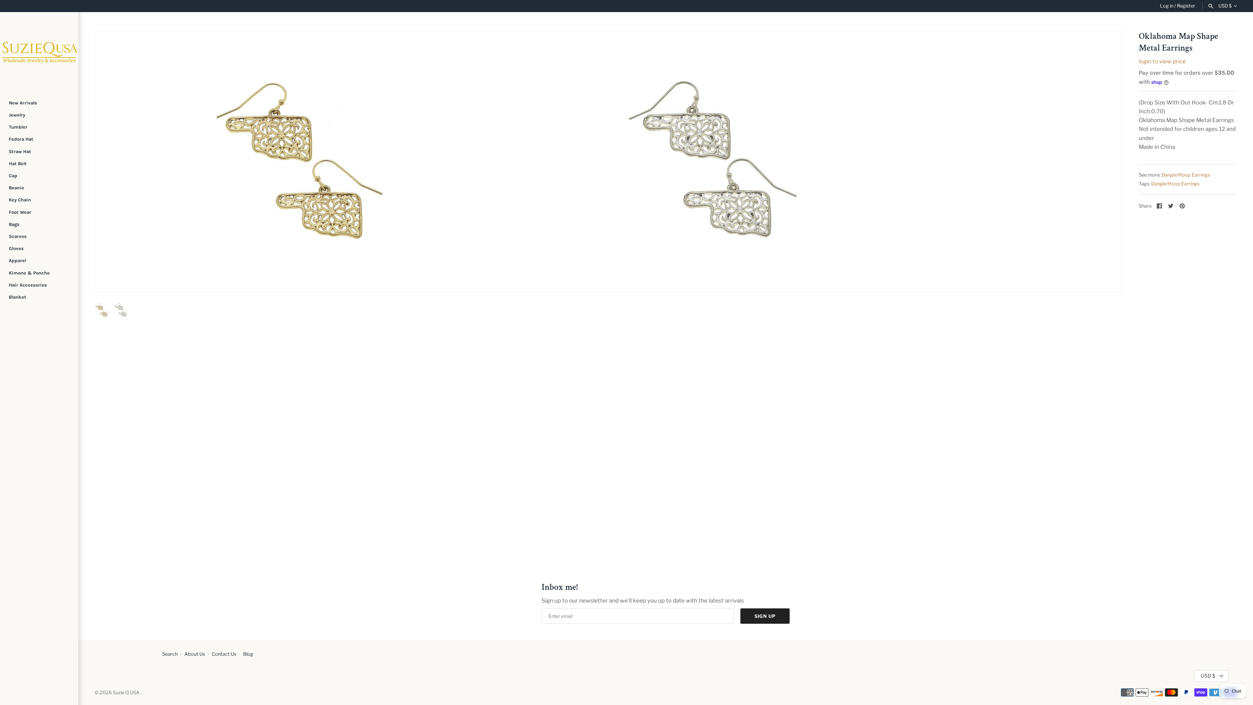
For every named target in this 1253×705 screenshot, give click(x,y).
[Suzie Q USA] (39, 51)
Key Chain (20, 200)
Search (170, 654)
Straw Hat (20, 151)
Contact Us (224, 654)
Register (1186, 6)
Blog (248, 654)
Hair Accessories (28, 285)
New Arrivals (23, 103)
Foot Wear (20, 212)
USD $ (1225, 6)
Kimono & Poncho (29, 273)
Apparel (17, 260)
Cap (13, 176)
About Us (194, 654)
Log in (1166, 6)
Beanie (16, 188)
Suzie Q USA (127, 693)
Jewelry (17, 115)
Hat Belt (18, 163)
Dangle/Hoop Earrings (1186, 175)
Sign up (765, 616)
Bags (14, 224)
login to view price (1162, 61)
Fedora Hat (21, 139)
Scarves (18, 236)
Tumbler (18, 127)
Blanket (17, 297)
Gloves (16, 248)
